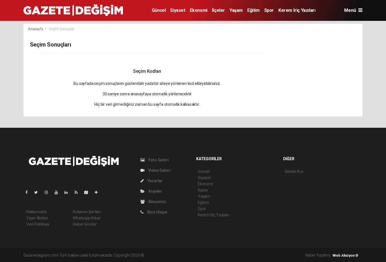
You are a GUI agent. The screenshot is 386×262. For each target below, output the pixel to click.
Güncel (159, 10)
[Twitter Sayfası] (38, 192)
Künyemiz (157, 201)
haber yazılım (226, 255)
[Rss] (78, 192)
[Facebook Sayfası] (28, 192)
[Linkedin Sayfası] (68, 192)
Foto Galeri (158, 160)
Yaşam (236, 10)
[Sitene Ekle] (98, 192)
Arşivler (155, 191)
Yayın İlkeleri (37, 218)
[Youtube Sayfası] (58, 192)
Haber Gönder (85, 224)
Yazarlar (155, 181)
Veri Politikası (37, 224)
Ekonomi (198, 10)
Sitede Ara (294, 171)
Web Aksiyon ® (345, 255)
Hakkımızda (36, 212)
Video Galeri (158, 170)
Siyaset (177, 10)
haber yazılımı (157, 255)
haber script (248, 255)
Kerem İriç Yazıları (296, 10)
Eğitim (253, 10)
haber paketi (181, 255)
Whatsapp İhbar (86, 218)
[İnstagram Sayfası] (49, 192)
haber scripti (203, 255)
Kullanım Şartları (87, 212)
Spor (269, 10)
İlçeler (218, 10)
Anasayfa (36, 29)
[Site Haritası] (88, 192)
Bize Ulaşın (156, 212)
